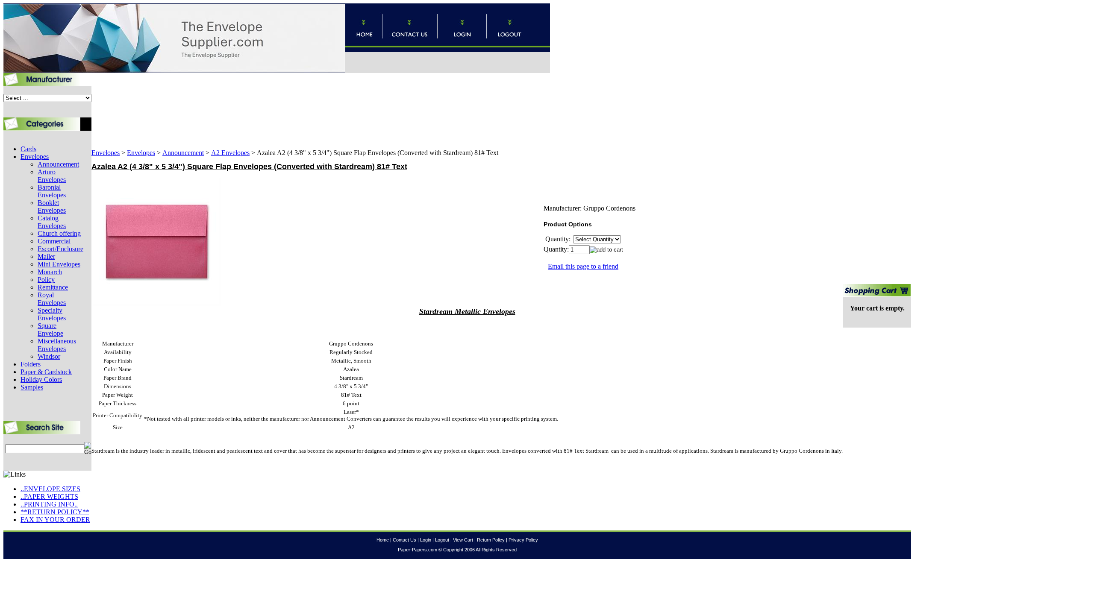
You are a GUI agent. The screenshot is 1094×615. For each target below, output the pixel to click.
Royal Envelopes (52, 298)
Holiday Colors (41, 379)
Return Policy (491, 539)
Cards (28, 148)
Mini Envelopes (59, 264)
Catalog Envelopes (52, 221)
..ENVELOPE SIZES (50, 488)
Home (382, 539)
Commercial (54, 241)
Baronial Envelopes (52, 191)
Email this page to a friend (583, 266)
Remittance (53, 287)
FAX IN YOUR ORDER (55, 519)
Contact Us (404, 539)
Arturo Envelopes (52, 175)
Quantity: (556, 249)
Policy (46, 279)
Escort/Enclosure (60, 248)
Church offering (59, 233)
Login (425, 539)
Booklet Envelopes (52, 206)
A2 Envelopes (230, 152)
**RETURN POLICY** (55, 511)
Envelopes (35, 156)
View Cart (463, 539)
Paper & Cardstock (46, 371)
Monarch (50, 271)
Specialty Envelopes (52, 314)
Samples (32, 387)
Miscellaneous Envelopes (57, 344)
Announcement (58, 164)
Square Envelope (50, 329)
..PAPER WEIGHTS (49, 496)
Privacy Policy (523, 539)
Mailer (46, 256)
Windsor (49, 356)
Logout (442, 539)
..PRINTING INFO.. (49, 504)
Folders (31, 364)
